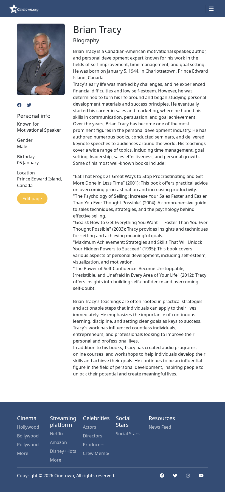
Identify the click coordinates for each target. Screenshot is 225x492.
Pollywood (28, 445)
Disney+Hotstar (63, 451)
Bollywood (28, 436)
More (22, 453)
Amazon (58, 442)
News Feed (160, 427)
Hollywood (28, 427)
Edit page (32, 199)
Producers (94, 445)
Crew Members (96, 453)
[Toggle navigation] (211, 9)
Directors (92, 436)
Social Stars (128, 434)
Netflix (56, 434)
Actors (89, 427)
